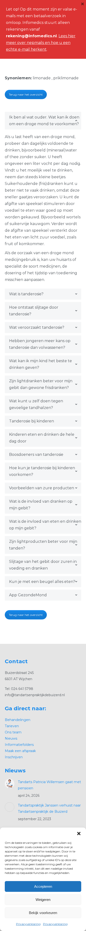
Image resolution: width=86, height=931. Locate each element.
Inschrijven (14, 757)
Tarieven (12, 726)
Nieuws (11, 738)
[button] (78, 833)
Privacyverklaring (28, 924)
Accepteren (43, 886)
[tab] (43, 120)
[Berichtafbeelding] (9, 783)
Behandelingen (17, 720)
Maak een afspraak (20, 751)
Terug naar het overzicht (26, 94)
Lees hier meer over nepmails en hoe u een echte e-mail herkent (40, 43)
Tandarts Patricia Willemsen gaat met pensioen (49, 785)
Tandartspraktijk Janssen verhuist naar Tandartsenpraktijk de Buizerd (49, 808)
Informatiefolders (19, 745)
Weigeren (43, 900)
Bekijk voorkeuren (43, 913)
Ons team (13, 732)
